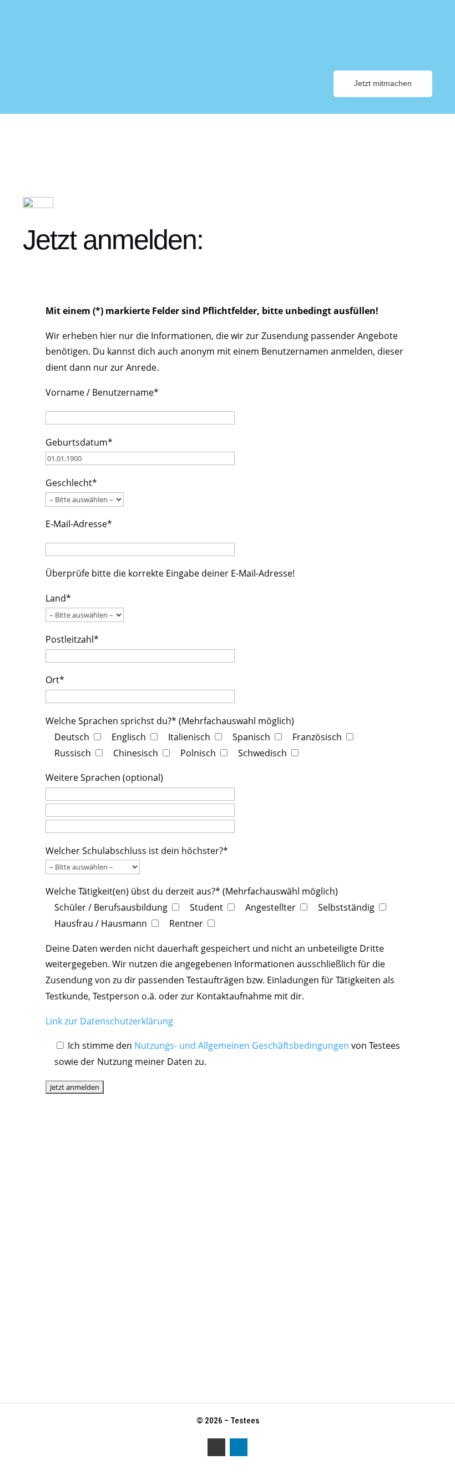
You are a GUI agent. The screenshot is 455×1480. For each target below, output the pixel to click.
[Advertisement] (228, 1188)
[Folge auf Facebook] (216, 1447)
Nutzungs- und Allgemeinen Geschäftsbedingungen (241, 1045)
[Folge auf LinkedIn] (238, 1447)
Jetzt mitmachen (383, 83)
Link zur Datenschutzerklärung (109, 1021)
